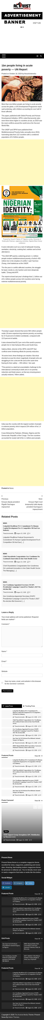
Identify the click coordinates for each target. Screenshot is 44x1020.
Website (4, 671)
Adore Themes (13, 1017)
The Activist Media (21, 1015)
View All (37, 756)
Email (4, 661)
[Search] (40, 56)
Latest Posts (9, 706)
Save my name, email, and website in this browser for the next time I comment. (23, 682)
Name (4, 651)
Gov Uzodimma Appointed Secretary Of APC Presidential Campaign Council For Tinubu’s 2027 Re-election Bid (22, 587)
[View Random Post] (37, 56)
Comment (6, 624)
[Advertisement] (22, 41)
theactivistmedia (30, 74)
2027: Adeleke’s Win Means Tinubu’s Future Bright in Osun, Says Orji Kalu (32, 957)
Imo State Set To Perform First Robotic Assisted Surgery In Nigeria (11, 945)
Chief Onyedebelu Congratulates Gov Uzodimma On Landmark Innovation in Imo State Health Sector (27, 721)
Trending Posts (30, 706)
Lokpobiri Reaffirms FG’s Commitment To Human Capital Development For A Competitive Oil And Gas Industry (21, 528)
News (11, 488)
